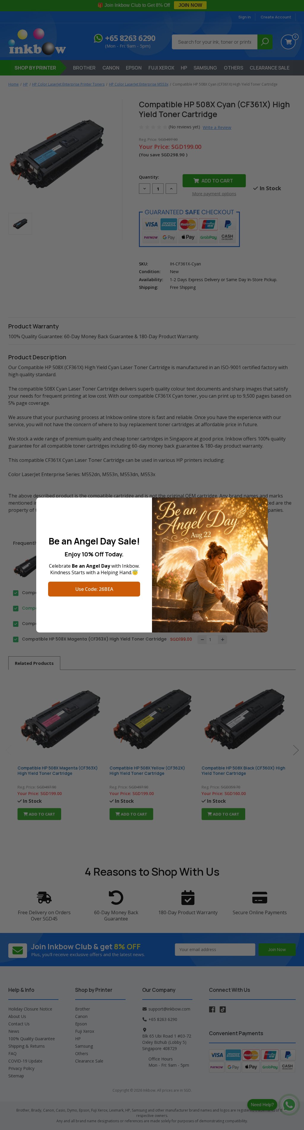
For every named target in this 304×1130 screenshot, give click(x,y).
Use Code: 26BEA (94, 589)
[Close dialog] (260, 505)
